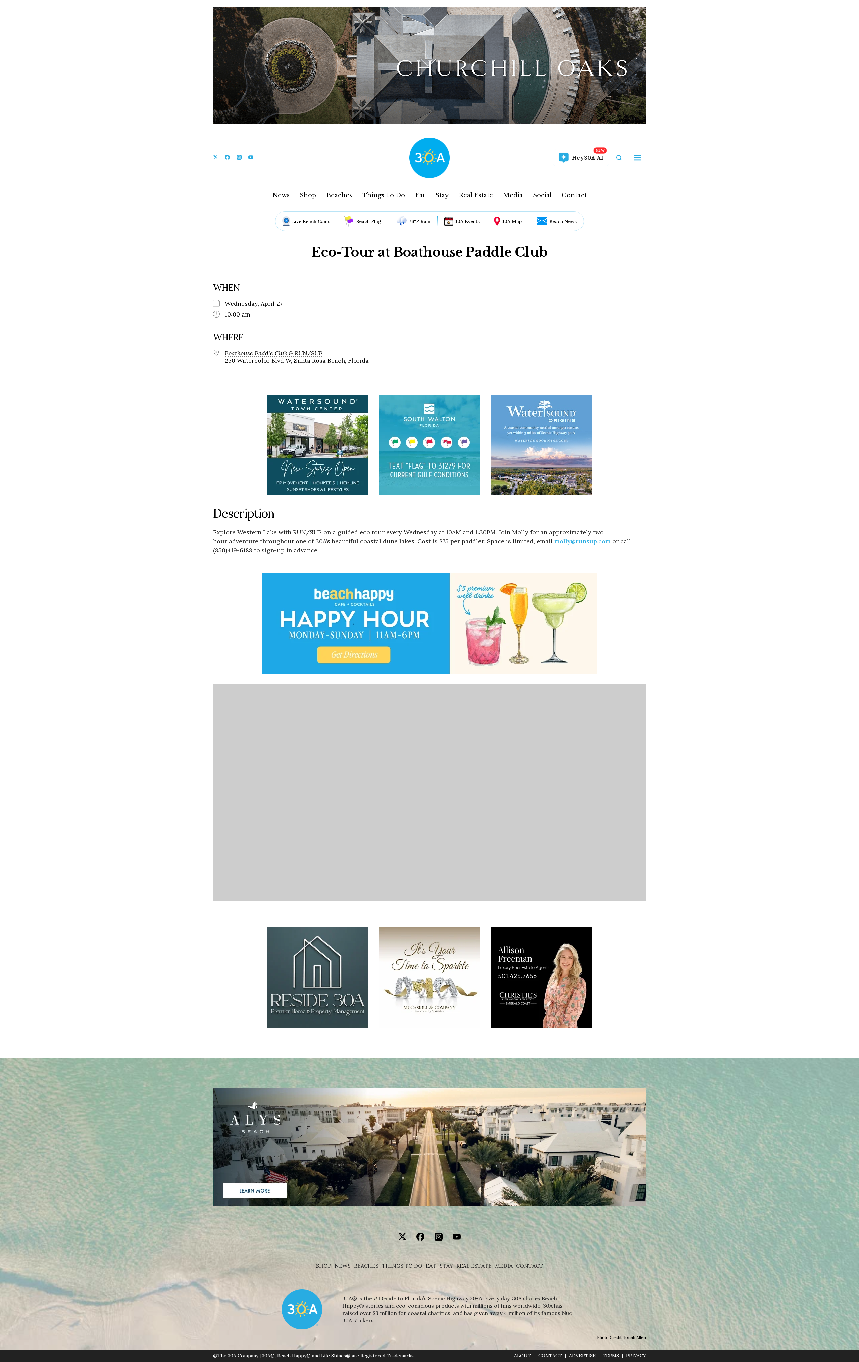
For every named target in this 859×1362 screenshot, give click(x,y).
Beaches (339, 195)
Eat (420, 195)
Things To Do (383, 195)
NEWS (343, 1266)
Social (542, 195)
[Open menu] (637, 157)
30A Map (512, 221)
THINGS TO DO (402, 1266)
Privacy (636, 1356)
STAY (446, 1266)
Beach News (563, 221)
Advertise (582, 1356)
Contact (574, 195)
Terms (611, 1356)
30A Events (467, 221)
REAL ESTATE (474, 1266)
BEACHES (366, 1266)
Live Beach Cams (311, 221)
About (522, 1356)
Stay (442, 195)
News (281, 195)
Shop (308, 195)
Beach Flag (368, 221)
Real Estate (476, 195)
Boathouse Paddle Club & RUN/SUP (273, 353)
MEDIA (504, 1266)
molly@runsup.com (582, 541)
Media (513, 195)
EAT (431, 1266)
